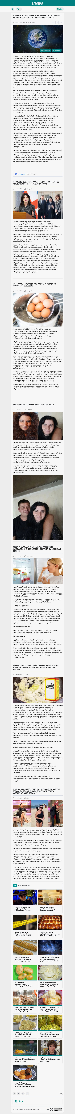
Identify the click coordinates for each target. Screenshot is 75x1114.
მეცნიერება (56, 50)
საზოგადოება (45, 50)
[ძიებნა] (12, 9)
